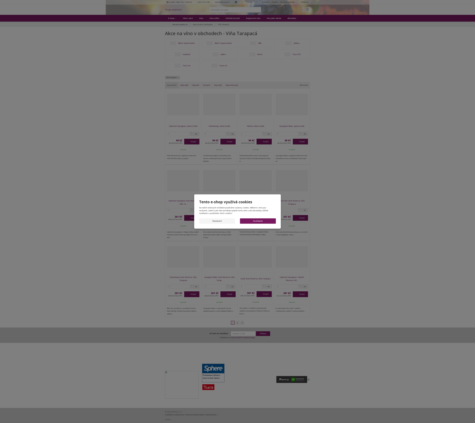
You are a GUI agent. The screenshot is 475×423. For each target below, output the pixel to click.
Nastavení (217, 221)
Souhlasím (258, 221)
